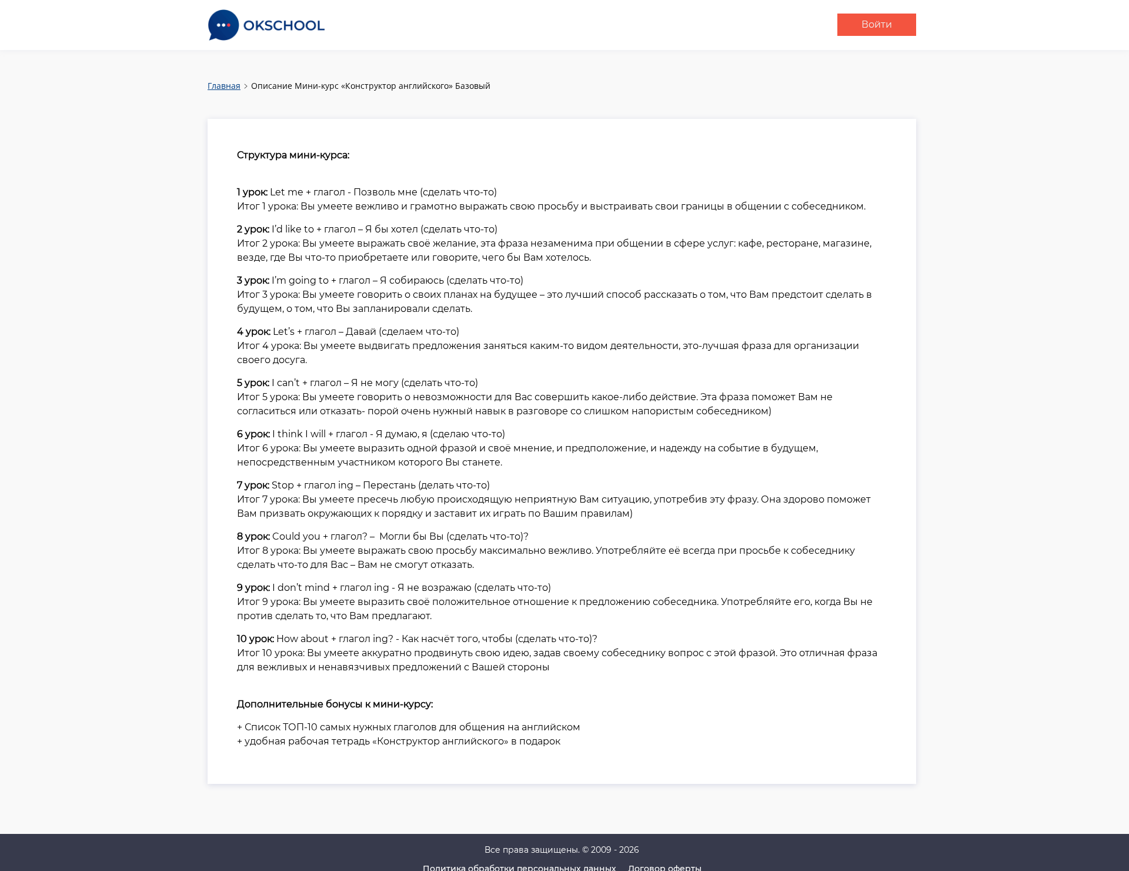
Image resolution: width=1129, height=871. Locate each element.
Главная (224, 85)
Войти (876, 24)
